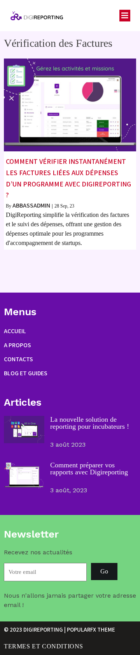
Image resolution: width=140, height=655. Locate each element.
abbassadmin (31, 205)
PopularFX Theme (91, 629)
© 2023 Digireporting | (35, 629)
